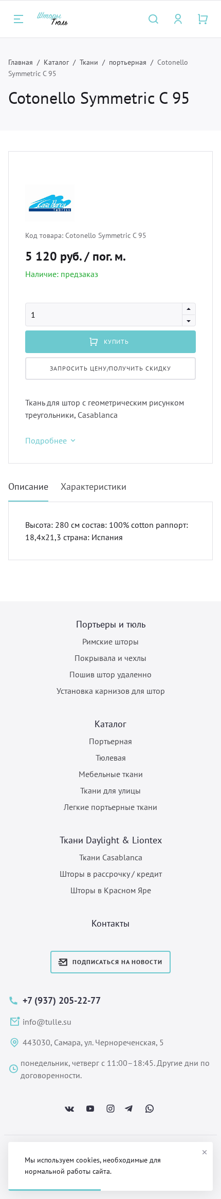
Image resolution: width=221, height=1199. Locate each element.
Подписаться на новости (117, 962)
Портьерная (110, 741)
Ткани (89, 62)
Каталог (56, 62)
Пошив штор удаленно (110, 674)
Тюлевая (111, 757)
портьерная (127, 62)
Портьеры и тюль (110, 624)
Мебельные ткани (111, 774)
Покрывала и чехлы (110, 658)
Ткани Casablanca (110, 857)
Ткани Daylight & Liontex (111, 840)
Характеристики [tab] (93, 486)
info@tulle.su (47, 1022)
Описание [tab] (28, 486)
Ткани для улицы (110, 790)
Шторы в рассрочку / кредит (111, 874)
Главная (20, 62)
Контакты (110, 923)
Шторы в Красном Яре (110, 890)
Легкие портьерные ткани (110, 807)
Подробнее (46, 440)
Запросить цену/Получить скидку (110, 368)
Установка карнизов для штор (111, 691)
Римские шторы (110, 641)
